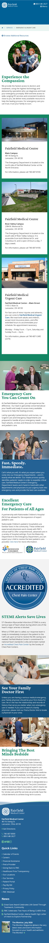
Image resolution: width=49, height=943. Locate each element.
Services (9, 28)
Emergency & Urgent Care (26, 28)
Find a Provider (9, 864)
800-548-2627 (41, 4)
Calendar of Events (11, 854)
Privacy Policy (8, 888)
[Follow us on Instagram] (10, 842)
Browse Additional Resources (16, 35)
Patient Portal (9, 881)
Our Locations (9, 874)
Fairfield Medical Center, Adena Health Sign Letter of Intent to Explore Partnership (25, 915)
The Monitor (18, 932)
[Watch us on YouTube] (8, 842)
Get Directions (9, 829)
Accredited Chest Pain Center (16, 644)
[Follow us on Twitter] (5, 842)
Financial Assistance (11, 861)
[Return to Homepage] (2, 28)
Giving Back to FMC (11, 868)
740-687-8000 (9, 833)
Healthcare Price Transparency (16, 871)
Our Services (8, 878)
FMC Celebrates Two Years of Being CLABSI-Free (25, 910)
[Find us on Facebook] (3, 842)
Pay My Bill (7, 885)
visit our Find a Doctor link (28, 710)
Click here (14, 542)
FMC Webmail (8, 892)
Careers (6, 857)
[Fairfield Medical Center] (10, 5)
